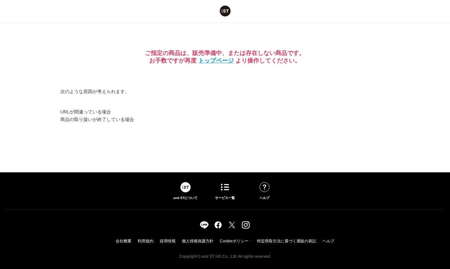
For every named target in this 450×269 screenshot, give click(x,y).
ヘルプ (328, 241)
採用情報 (168, 241)
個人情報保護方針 (197, 241)
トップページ (216, 60)
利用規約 (146, 241)
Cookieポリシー (234, 241)
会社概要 (123, 241)
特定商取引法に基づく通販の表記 (286, 241)
